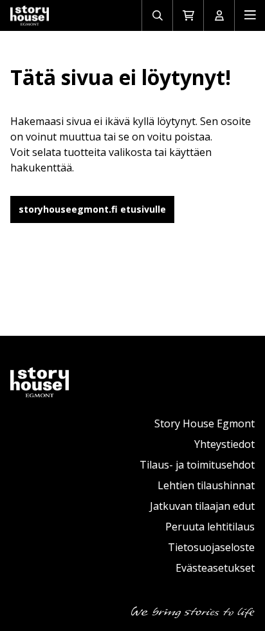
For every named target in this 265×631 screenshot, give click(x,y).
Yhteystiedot (224, 444)
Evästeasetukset (215, 568)
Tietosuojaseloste (211, 547)
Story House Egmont (204, 423)
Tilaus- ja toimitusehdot (197, 465)
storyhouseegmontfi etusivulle (92, 209)
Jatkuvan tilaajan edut (202, 506)
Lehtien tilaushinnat (206, 485)
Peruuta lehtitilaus (210, 526)
